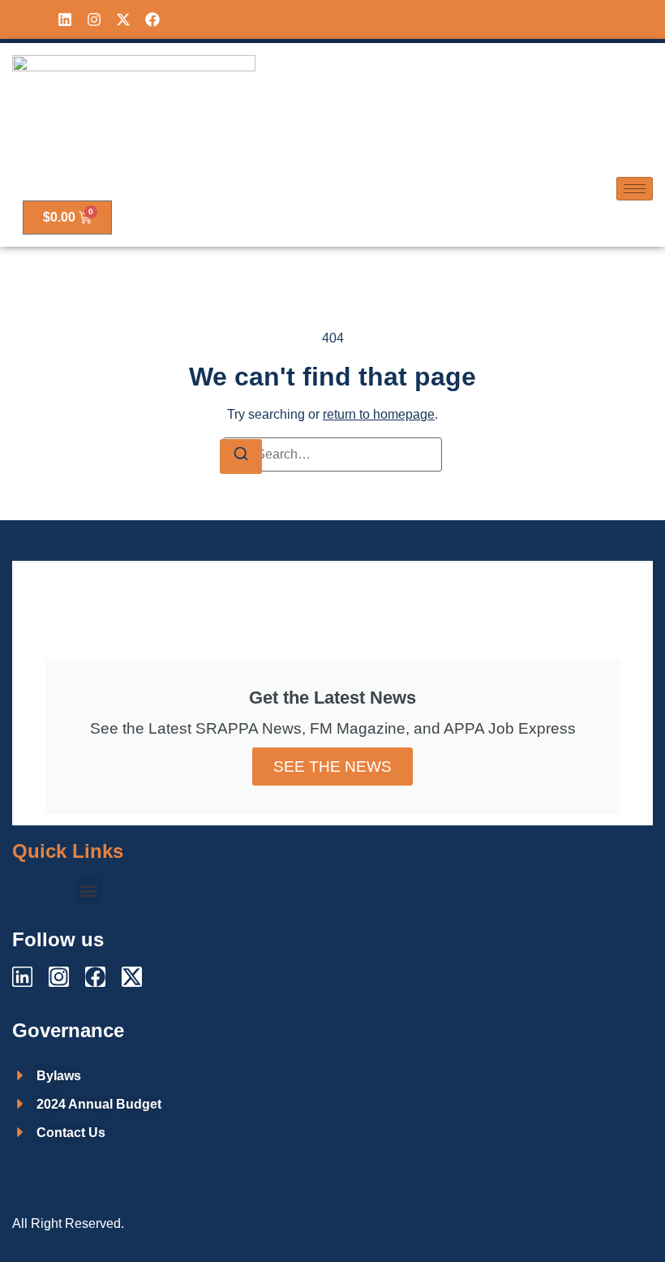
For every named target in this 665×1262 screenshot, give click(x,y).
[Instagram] (94, 19)
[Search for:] (332, 454)
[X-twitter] (123, 19)
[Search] (241, 456)
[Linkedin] (65, 19)
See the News (332, 766)
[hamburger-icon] (634, 188)
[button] (88, 890)
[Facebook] (152, 19)
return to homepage (379, 414)
